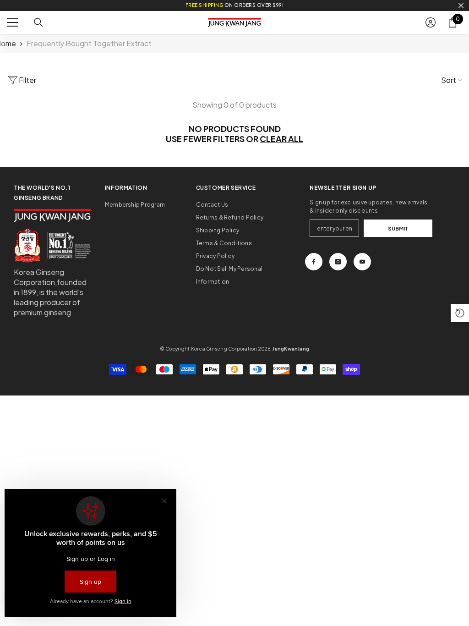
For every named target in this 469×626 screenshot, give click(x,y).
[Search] (38, 22)
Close (461, 5)
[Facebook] (313, 261)
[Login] (430, 22)
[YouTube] (362, 261)
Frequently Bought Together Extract (89, 43)
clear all (281, 139)
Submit (398, 228)
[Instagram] (338, 261)
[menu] (12, 22)
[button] (460, 313)
